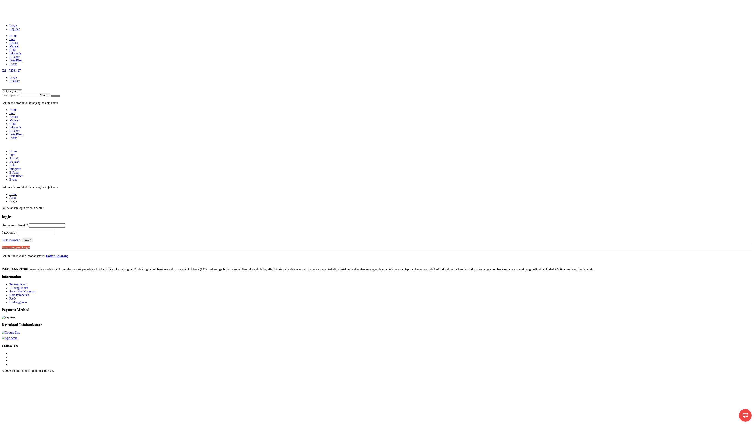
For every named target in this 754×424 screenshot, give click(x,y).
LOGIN (27, 239)
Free (12, 39)
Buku (12, 49)
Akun (12, 197)
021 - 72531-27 (11, 70)
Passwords (9, 232)
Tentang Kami (18, 284)
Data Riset (15, 60)
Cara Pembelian (19, 295)
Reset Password (11, 239)
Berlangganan (18, 302)
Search (44, 95)
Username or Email (15, 225)
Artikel (13, 42)
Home (13, 35)
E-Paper (14, 56)
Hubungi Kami (18, 288)
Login (13, 25)
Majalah (14, 46)
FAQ (12, 298)
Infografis (15, 53)
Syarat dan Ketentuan (22, 291)
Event (13, 64)
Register (14, 29)
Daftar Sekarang (57, 256)
